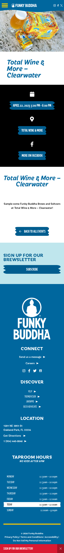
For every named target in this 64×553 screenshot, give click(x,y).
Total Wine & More (32, 130)
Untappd (30, 401)
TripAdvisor (30, 396)
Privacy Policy (12, 536)
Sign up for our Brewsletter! (18, 548)
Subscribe (32, 269)
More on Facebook (32, 155)
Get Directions (12, 435)
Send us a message (30, 357)
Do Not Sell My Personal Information (32, 540)
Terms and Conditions (31, 536)
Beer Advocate (30, 406)
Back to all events (35, 231)
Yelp (30, 391)
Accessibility (51, 536)
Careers (30, 363)
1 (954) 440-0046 (13, 441)
